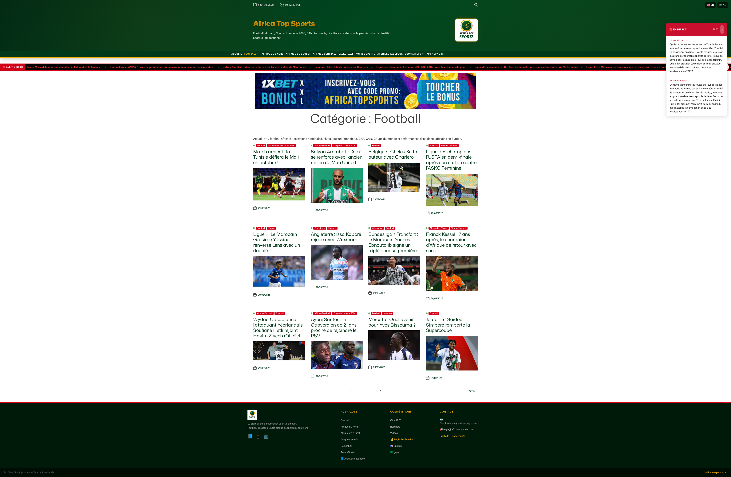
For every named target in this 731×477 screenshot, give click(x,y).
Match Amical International (281, 145)
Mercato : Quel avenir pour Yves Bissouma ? (392, 322)
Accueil (236, 54)
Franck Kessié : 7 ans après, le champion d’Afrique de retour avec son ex (451, 242)
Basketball (346, 54)
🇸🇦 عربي (395, 452)
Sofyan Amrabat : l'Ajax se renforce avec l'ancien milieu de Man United (246, 66)
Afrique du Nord (273, 54)
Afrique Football (322, 145)
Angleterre (320, 228)
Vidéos (394, 433)
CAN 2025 (395, 420)
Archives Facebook (390, 54)
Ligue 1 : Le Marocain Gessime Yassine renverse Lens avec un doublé (609, 66)
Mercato (388, 313)
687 (378, 391)
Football (250, 54)
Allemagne (377, 228)
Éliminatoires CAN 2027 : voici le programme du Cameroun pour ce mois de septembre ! (144, 66)
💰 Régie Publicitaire (401, 439)
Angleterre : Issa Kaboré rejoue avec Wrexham (336, 237)
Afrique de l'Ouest (438, 228)
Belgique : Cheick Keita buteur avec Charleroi (323, 66)
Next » (470, 391)
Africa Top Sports (284, 23)
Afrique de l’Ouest (298, 54)
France (271, 228)
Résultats (395, 426)
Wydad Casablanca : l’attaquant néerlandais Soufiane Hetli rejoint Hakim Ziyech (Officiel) (278, 327)
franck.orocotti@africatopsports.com (460, 423)
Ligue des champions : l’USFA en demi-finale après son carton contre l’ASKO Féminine (508, 66)
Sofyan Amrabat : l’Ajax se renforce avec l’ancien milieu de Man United (336, 157)
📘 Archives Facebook (353, 458)
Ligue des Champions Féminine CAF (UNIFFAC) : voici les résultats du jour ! (403, 66)
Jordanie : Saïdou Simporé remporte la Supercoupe (448, 325)
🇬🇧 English (396, 445)
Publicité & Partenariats (452, 436)
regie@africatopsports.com (458, 429)
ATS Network (435, 54)
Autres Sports (365, 54)
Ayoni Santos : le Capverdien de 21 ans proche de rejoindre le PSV (334, 327)
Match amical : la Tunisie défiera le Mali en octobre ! (276, 157)
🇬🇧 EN (710, 4)
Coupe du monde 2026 (344, 145)
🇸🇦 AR (722, 4)
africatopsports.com (716, 472)
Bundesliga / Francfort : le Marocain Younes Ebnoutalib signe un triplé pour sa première (393, 242)
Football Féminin (449, 145)
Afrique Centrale (324, 54)
